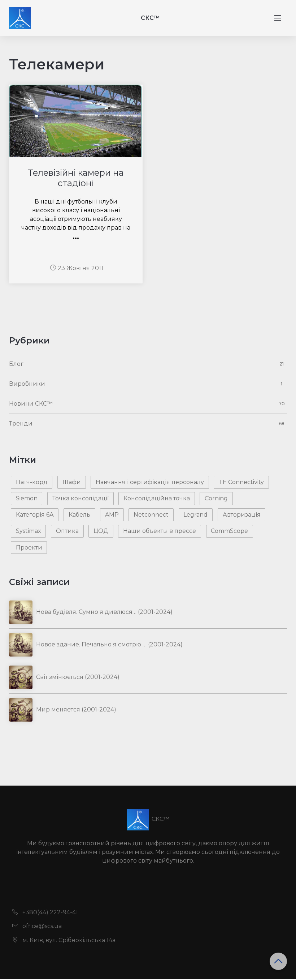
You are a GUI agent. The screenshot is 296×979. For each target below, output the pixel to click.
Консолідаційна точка (156, 498)
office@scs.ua (41, 926)
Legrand (195, 514)
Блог (16, 363)
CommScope (229, 530)
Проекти (29, 547)
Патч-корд (32, 482)
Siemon (27, 498)
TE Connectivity (241, 482)
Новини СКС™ (31, 403)
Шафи (71, 482)
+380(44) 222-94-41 (49, 912)
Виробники (27, 383)
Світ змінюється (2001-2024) (77, 677)
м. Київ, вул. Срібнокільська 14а (68, 940)
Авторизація (242, 514)
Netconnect (151, 514)
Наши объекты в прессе (159, 530)
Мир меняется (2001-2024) (76, 709)
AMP (112, 514)
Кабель (79, 514)
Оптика (67, 530)
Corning (216, 498)
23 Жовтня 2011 (80, 268)
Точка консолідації (80, 498)
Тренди (20, 423)
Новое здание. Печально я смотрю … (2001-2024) (109, 644)
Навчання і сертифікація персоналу (150, 482)
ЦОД (100, 530)
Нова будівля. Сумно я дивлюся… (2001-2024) (104, 611)
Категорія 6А (35, 514)
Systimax (28, 530)
